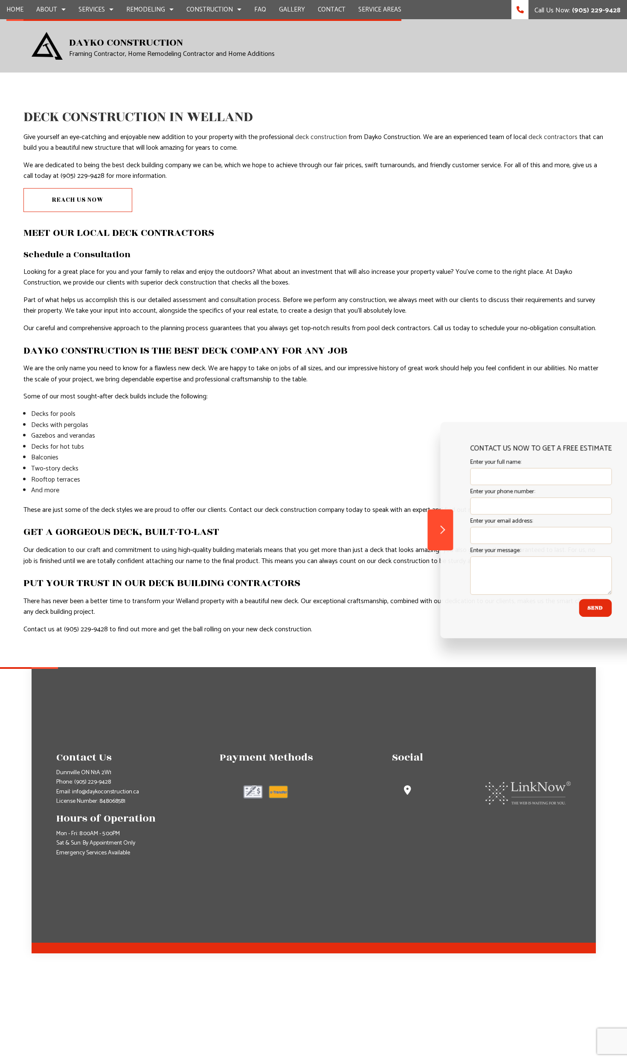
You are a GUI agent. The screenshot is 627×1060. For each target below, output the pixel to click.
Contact (331, 9)
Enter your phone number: (475, 491)
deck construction (321, 137)
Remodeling (145, 9)
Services (91, 9)
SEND (568, 608)
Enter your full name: (468, 462)
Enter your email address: (474, 521)
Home (14, 9)
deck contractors (553, 137)
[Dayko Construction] (47, 45)
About (46, 9)
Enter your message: (468, 550)
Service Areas (379, 9)
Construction (209, 9)
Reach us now (78, 200)
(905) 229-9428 (92, 782)
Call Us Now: (577, 10)
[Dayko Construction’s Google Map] (408, 791)
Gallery (292, 9)
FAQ (260, 9)
